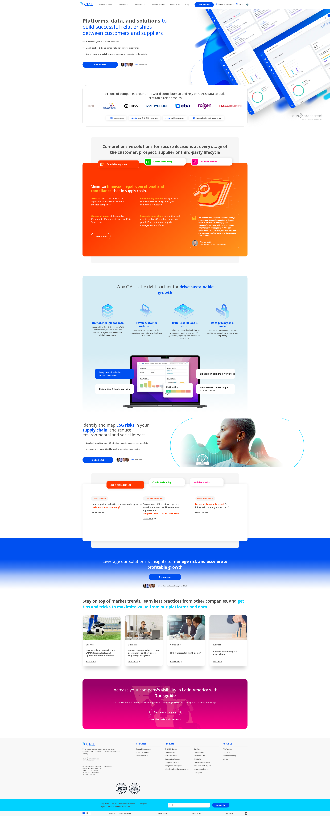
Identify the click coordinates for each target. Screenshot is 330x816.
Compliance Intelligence (173, 766)
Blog (187, 4)
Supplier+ (197, 749)
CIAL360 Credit (170, 752)
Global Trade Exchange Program (177, 769)
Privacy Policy (163, 813)
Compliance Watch (172, 762)
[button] (123, 4)
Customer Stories (158, 4)
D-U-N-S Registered (201, 769)
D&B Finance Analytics (202, 762)
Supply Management (143, 749)
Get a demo (204, 4)
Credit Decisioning (143, 752)
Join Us (225, 759)
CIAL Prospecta (199, 756)
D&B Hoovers (199, 752)
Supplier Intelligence (172, 759)
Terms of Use (196, 813)
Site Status (229, 813)
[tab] (118, 164)
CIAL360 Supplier (171, 756)
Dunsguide (198, 772)
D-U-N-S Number (105, 4)
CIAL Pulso (197, 759)
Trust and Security (229, 756)
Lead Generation (142, 756)
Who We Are (227, 749)
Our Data (226, 752)
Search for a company (165, 712)
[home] (86, 4)
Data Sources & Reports (203, 766)
